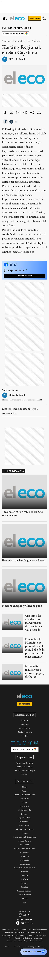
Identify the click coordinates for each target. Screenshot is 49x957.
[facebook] (25, 113)
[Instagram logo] (36, 744)
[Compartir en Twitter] (11, 112)
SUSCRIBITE (35, 18)
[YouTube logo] (13, 744)
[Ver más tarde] (4, 112)
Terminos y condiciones (35, 947)
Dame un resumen (24, 276)
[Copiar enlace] (39, 112)
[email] (18, 113)
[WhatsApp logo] (24, 744)
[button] (5, 122)
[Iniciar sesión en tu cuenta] (44, 18)
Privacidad (18, 947)
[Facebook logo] (30, 744)
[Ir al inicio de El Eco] (17, 18)
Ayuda (7, 947)
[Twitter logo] (18, 744)
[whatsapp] (32, 113)
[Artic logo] (24, 913)
